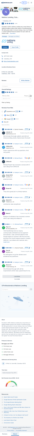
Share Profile (15, 47)
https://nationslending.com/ (11, 61)
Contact (5, 47)
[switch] (30, 96)
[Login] (20, 2)
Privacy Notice (10, 430)
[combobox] (16, 86)
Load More (17, 276)
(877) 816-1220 (8, 56)
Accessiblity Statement (21, 430)
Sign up (24, 2)
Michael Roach (18, 158)
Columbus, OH (8, 58)
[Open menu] (31, 2)
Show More (12, 33)
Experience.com (14, 427)
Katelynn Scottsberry (19, 143)
